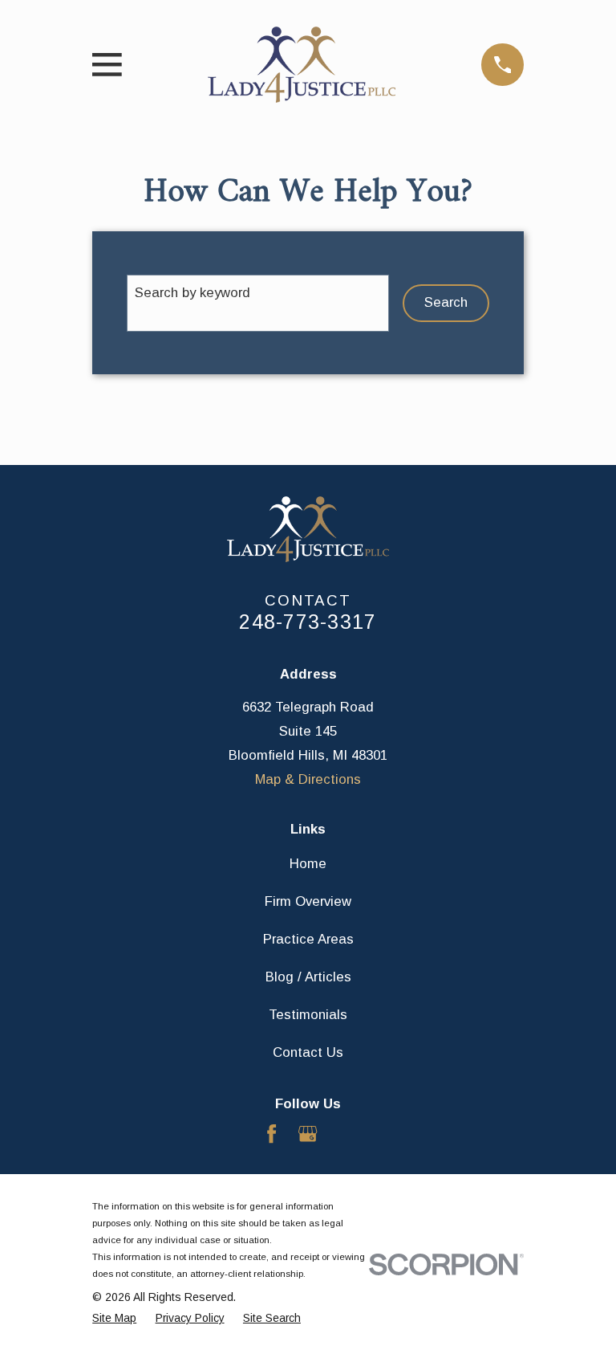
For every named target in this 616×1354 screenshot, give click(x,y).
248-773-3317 (307, 621)
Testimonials (308, 1014)
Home (308, 863)
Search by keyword (192, 292)
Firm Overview (308, 901)
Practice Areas (308, 939)
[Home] (301, 65)
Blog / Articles (308, 977)
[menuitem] (114, 1318)
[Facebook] (271, 1133)
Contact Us (308, 1052)
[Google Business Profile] (307, 1133)
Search (446, 302)
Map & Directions (308, 779)
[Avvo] (344, 1133)
